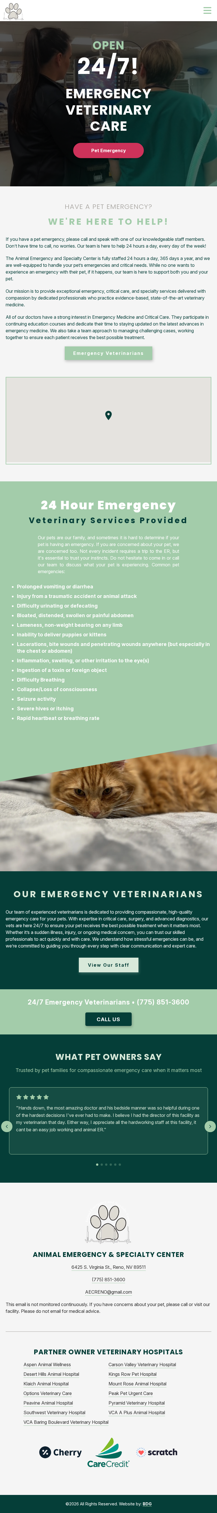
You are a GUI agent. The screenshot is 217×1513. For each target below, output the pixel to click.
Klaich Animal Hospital (46, 1384)
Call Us (108, 1019)
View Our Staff (108, 965)
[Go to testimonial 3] (106, 1164)
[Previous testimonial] (6, 1126)
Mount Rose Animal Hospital (137, 1384)
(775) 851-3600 (108, 1279)
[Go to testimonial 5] (115, 1164)
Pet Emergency (108, 150)
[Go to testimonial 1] (97, 1164)
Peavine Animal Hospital (48, 1403)
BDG (147, 1503)
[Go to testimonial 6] (120, 1164)
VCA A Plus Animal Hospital (136, 1412)
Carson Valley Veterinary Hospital (142, 1364)
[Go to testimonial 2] (102, 1164)
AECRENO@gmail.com (108, 1292)
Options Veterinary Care (47, 1393)
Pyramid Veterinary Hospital (136, 1403)
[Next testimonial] (210, 1126)
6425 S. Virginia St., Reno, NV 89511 (108, 1267)
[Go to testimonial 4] (111, 1164)
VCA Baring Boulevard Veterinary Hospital (65, 1422)
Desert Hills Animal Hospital (51, 1374)
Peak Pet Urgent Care (130, 1393)
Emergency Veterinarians (108, 353)
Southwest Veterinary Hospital (54, 1412)
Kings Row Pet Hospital (132, 1374)
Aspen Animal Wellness (47, 1364)
